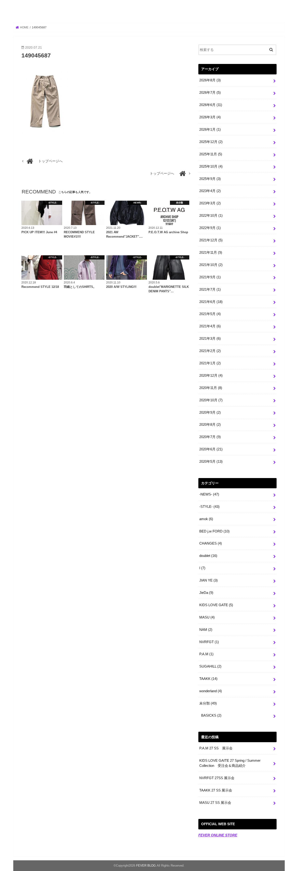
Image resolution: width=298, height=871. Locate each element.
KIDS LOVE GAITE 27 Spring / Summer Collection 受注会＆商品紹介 (230, 763)
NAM (205, 630)
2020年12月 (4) (211, 375)
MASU (207, 617)
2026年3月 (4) (210, 117)
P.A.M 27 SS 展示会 (216, 748)
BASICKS (211, 715)
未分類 (208, 703)
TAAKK (208, 679)
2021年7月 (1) (210, 289)
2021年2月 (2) (210, 351)
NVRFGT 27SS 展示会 (216, 778)
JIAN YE (208, 580)
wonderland (210, 691)
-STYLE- (209, 507)
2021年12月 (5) (211, 240)
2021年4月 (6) (210, 326)
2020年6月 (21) (211, 449)
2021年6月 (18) (211, 302)
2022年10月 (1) (211, 215)
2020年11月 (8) (210, 388)
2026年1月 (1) (210, 129)
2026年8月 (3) (210, 80)
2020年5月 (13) (211, 461)
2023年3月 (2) (210, 203)
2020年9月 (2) (210, 412)
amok (206, 519)
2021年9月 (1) (210, 277)
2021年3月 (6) (210, 338)
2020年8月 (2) (210, 424)
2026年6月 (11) (210, 105)
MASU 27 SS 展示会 (215, 803)
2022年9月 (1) (210, 228)
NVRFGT (209, 642)
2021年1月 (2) (210, 363)
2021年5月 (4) (210, 314)
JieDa (206, 593)
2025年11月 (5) (210, 154)
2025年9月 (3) (210, 179)
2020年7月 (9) (210, 437)
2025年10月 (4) (211, 166)
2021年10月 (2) (211, 265)
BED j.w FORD (214, 531)
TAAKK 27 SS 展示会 (215, 790)
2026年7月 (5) (210, 92)
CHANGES (210, 543)
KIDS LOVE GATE (216, 605)
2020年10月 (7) (211, 400)
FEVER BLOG (149, 12)
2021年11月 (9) (210, 252)
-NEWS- (209, 494)
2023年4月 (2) (210, 191)
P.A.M (206, 654)
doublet (208, 556)
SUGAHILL (210, 666)
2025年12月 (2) (211, 142)
